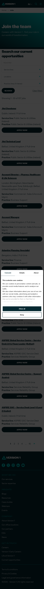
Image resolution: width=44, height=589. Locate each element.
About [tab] (36, 273)
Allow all (22, 309)
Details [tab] (22, 273)
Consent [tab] (8, 273)
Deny (22, 315)
